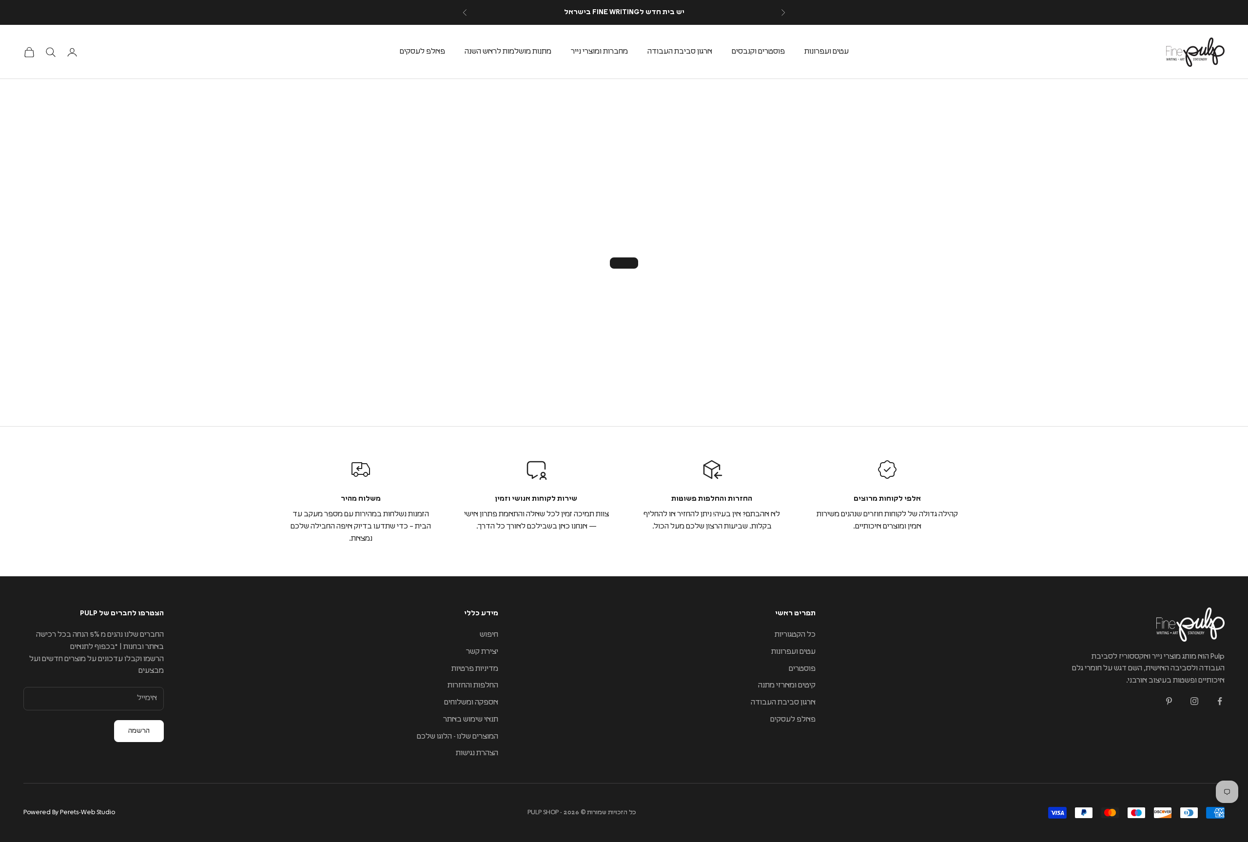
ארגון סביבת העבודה (679, 51)
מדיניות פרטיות (474, 668)
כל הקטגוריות (795, 634)
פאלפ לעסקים (422, 51)
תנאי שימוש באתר (470, 719)
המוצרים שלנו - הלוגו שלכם (457, 736)
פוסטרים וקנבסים (758, 51)
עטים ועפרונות (826, 51)
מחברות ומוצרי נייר (599, 51)
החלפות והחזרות (473, 685)
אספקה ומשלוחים (471, 702)
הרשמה (139, 730)
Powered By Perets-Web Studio (69, 812)
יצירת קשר (482, 651)
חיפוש (489, 634)
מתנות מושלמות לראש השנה (508, 51)
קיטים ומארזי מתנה (787, 685)
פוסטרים (802, 668)
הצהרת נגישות (477, 753)
